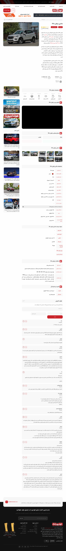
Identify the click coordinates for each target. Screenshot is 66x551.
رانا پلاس (31, 2)
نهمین (7, 535)
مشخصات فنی (54, 27)
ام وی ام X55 (53, 43)
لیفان (47, 19)
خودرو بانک (60, 19)
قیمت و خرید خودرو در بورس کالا (17, 2)
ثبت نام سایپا (38, 2)
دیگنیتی (27, 2)
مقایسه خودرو (52, 6)
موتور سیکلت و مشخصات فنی (28, 6)
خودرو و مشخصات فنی (41, 6)
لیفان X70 (51, 37)
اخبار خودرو (61, 6)
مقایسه (60, 27)
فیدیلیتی (24, 2)
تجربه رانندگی (17, 6)
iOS (46, 541)
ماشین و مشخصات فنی (53, 19)
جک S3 (58, 43)
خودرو (45, 35)
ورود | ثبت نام (6, 10)
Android (52, 541)
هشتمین (10, 535)
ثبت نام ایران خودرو (44, 2)
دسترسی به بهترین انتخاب (49, 528)
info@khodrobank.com (13, 502)
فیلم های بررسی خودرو (6, 6)
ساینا (34, 2)
